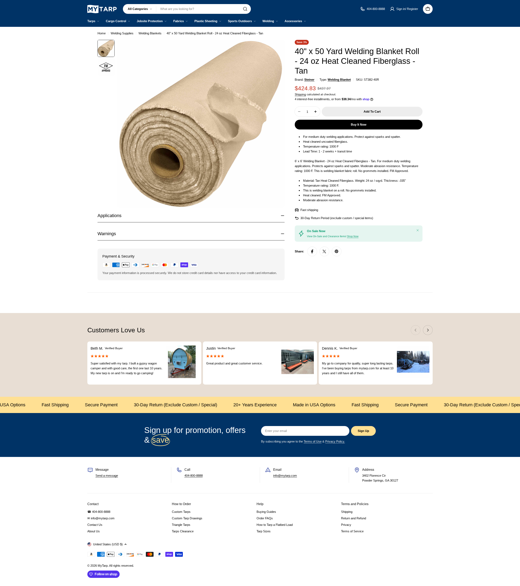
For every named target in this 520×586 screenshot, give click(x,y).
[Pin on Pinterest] (336, 251)
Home (102, 33)
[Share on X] (324, 251)
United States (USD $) (108, 544)
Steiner (309, 79)
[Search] (245, 9)
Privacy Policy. (335, 441)
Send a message (106, 475)
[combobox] (187, 9)
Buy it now (358, 124)
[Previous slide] (415, 330)
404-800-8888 (193, 475)
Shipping (300, 94)
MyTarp (103, 565)
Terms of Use (313, 441)
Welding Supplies (122, 33)
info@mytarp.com (285, 475)
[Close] (417, 230)
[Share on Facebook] (312, 251)
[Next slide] (428, 330)
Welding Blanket (339, 79)
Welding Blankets (150, 33)
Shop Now (353, 236)
